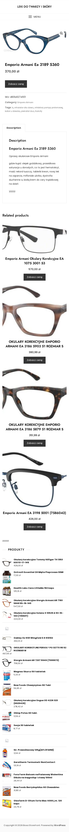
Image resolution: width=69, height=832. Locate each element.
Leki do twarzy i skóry (34, 7)
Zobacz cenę (16, 84)
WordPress (59, 825)
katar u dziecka (12, 111)
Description (14, 127)
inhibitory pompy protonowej (49, 107)
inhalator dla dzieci (24, 107)
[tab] (13, 128)
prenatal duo (27, 111)
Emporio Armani (25, 102)
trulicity (38, 111)
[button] (34, 16)
